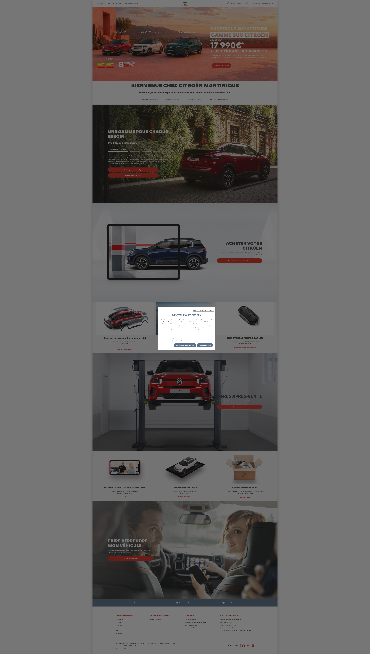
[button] (203, 311)
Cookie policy (166, 340)
